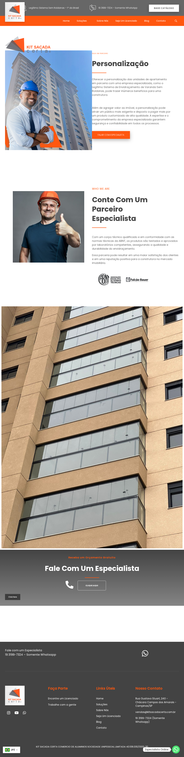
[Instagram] (8, 712)
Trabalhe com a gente (62, 704)
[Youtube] (16, 712)
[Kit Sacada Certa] (15, 12)
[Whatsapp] (24, 712)
